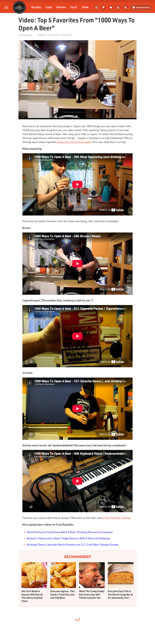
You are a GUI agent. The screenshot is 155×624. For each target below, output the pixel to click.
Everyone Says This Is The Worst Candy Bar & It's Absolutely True (120, 594)
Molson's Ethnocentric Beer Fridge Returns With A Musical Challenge (68, 538)
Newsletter (143, 7)
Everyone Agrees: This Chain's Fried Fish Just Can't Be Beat (62, 594)
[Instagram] (96, 7)
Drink (85, 7)
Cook (49, 7)
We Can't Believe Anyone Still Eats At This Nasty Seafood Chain (32, 596)
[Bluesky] (111, 7)
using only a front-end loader (73, 142)
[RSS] (125, 7)
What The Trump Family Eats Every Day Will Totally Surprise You (91, 594)
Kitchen (61, 7)
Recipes (36, 7)
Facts (73, 7)
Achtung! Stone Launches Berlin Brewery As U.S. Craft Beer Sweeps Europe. (73, 544)
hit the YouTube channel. (116, 517)
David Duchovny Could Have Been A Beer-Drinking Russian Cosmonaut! (70, 532)
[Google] (118, 7)
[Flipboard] (103, 7)
